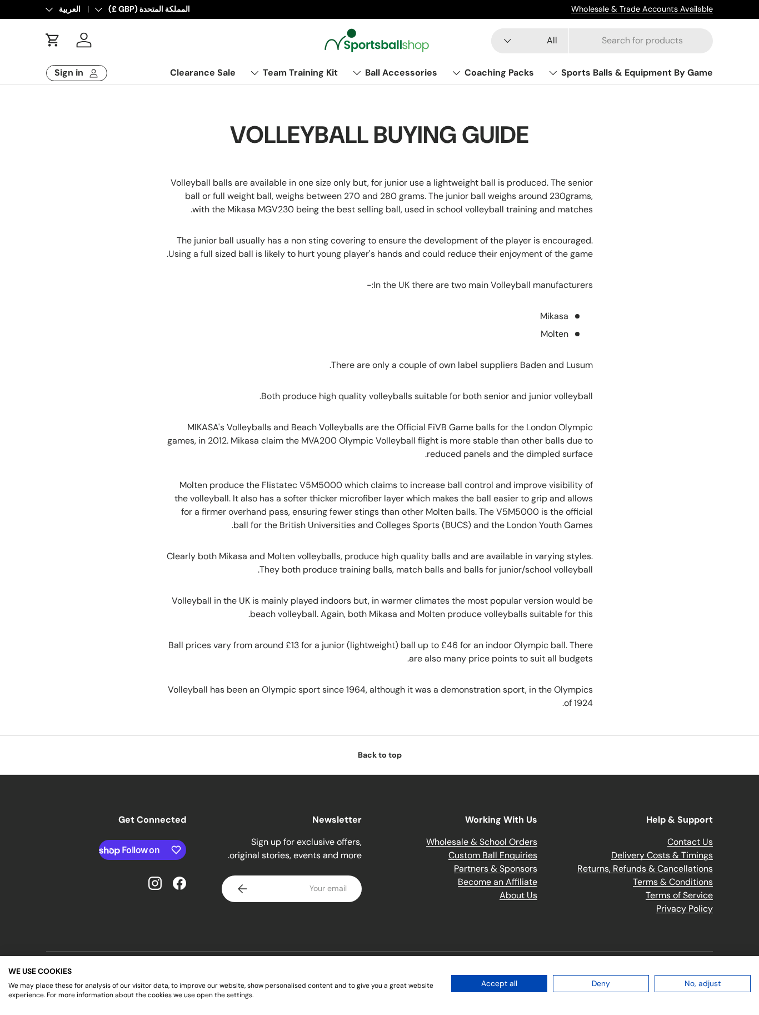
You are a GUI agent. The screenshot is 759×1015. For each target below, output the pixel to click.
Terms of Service (679, 895)
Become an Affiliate (497, 882)
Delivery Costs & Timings (662, 855)
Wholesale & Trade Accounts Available (642, 9)
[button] (53, 40)
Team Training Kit (300, 72)
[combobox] (602, 40)
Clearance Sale (203, 72)
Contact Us (690, 842)
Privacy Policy (684, 908)
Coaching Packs (499, 72)
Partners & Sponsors (495, 868)
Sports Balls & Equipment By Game (637, 72)
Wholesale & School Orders (481, 842)
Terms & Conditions (673, 882)
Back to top (380, 755)
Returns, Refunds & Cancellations (645, 868)
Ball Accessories (401, 72)
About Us (518, 895)
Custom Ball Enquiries (492, 855)
